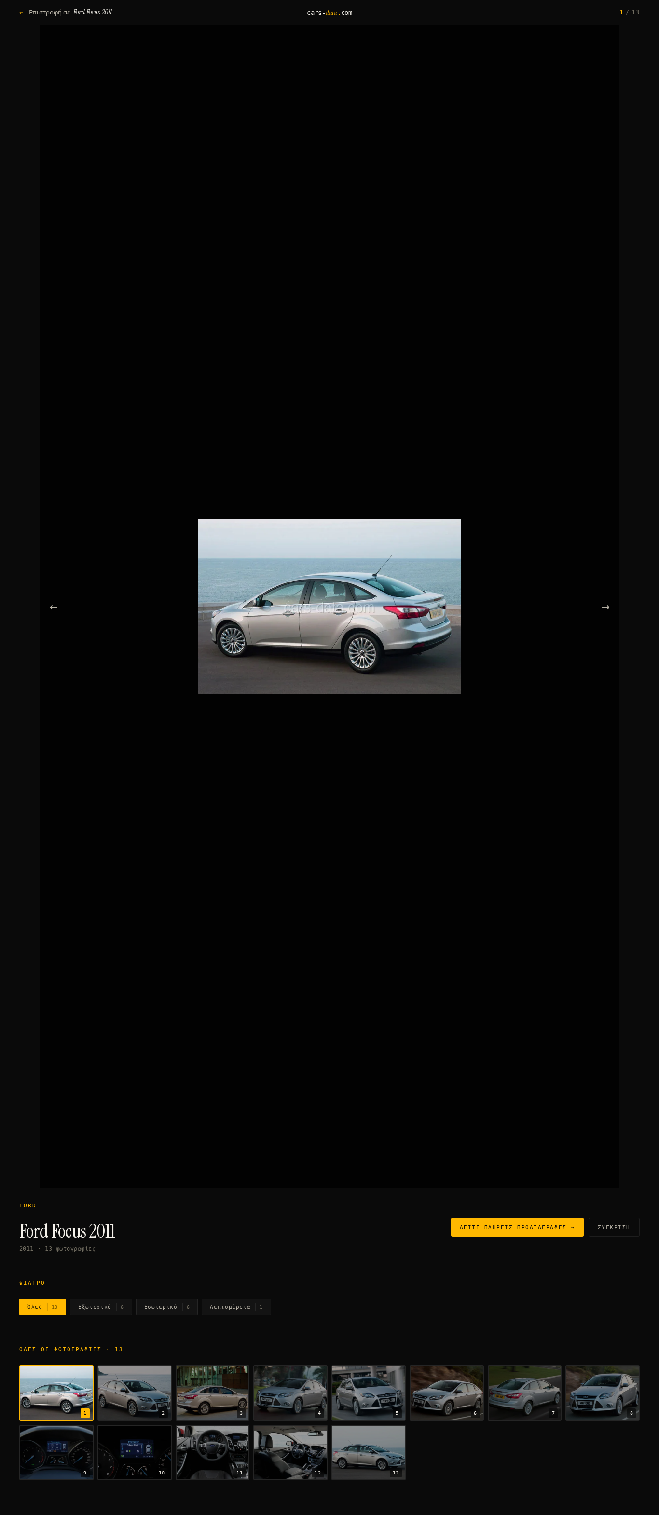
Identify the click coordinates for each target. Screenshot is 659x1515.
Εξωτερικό (101, 1307)
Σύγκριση (614, 1227)
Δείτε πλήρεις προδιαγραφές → (517, 1227)
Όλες (42, 1307)
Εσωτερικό (167, 1307)
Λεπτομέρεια (236, 1307)
